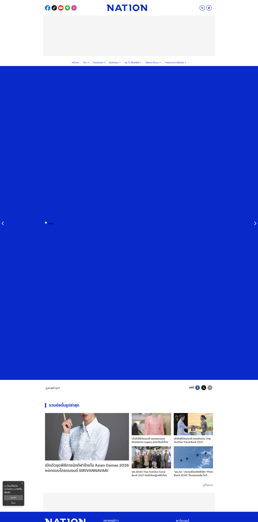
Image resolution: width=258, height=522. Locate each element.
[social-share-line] (67, 8)
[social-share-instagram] (74, 8)
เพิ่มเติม (7, 492)
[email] (209, 388)
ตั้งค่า (13, 503)
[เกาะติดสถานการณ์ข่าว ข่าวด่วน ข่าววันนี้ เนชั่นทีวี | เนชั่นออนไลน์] (127, 7)
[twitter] (203, 387)
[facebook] (197, 388)
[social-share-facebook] (47, 8)
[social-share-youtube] (60, 8)
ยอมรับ (13, 498)
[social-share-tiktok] (54, 8)
